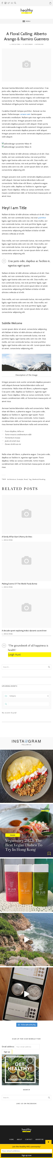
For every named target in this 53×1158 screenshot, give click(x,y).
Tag (30, 479)
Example (20, 479)
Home (11, 1139)
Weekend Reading (38, 479)
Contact (28, 1139)
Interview (39, 44)
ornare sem (25, 114)
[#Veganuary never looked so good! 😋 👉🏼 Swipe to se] (26, 830)
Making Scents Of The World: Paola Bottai (19, 584)
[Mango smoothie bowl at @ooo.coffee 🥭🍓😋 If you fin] (26, 776)
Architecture (11, 479)
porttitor (42, 217)
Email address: (8, 1046)
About (19, 1139)
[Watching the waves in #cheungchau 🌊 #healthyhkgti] (26, 939)
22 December (28, 44)
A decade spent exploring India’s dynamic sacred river (24, 631)
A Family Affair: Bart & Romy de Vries (17, 537)
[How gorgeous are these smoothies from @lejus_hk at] (26, 885)
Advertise (39, 1139)
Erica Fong (16, 44)
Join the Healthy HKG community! (26, 1147)
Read (26, 479)
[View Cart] (50, 3)
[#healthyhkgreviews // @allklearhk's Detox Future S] (26, 994)
